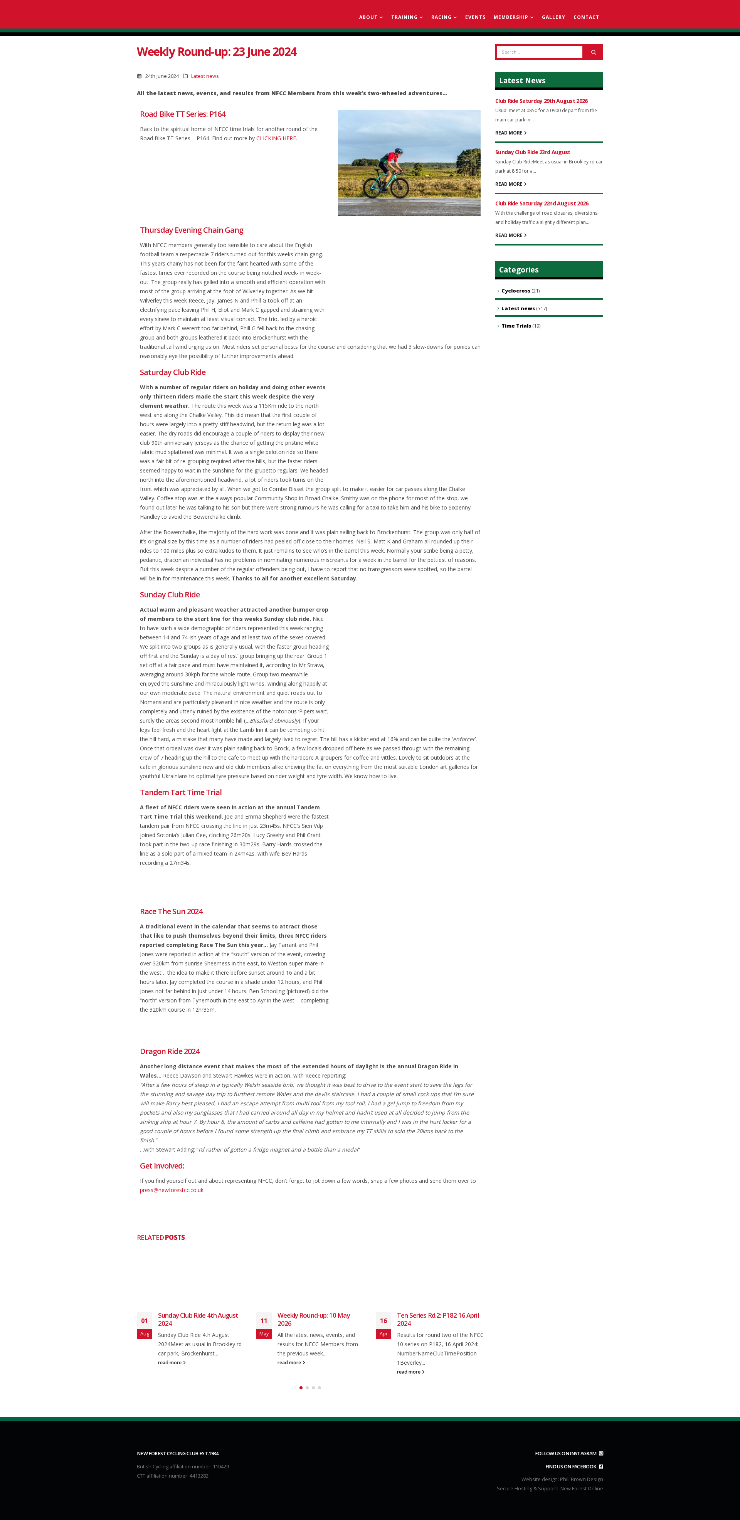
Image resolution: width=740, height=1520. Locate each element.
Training (404, 17)
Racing (441, 17)
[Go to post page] (191, 1275)
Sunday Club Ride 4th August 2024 (198, 1319)
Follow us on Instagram (566, 1453)
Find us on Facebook (571, 1466)
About (368, 17)
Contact (586, 17)
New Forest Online (581, 1488)
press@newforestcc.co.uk (172, 1190)
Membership (511, 17)
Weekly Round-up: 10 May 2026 (314, 1319)
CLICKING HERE (276, 138)
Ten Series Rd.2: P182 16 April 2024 (438, 1319)
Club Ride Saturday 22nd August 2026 (542, 203)
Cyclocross (515, 290)
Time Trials (516, 325)
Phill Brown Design (581, 1479)
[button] (301, 1387)
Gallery (553, 17)
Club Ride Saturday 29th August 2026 (541, 100)
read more (170, 1362)
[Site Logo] (181, 14)
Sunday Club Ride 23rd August (532, 152)
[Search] (593, 52)
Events (475, 17)
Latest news (205, 76)
